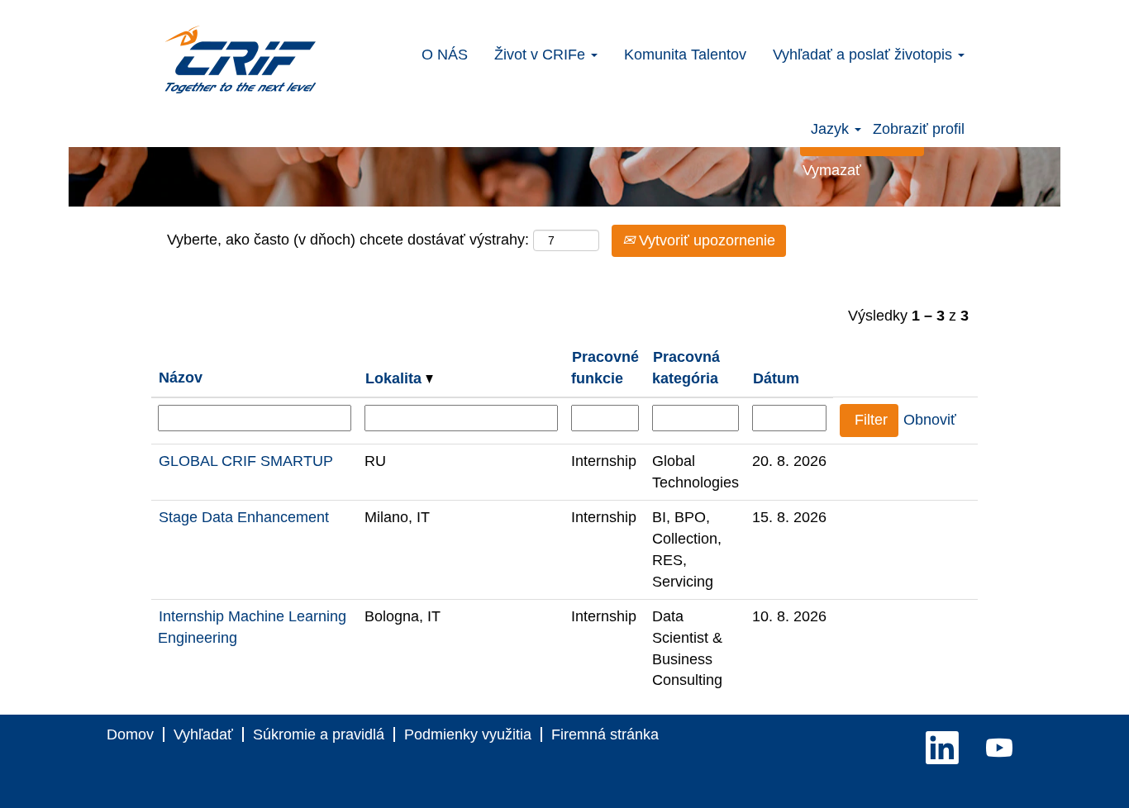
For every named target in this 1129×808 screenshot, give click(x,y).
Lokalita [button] (395, 378)
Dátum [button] (776, 378)
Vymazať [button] (832, 170)
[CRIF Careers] (240, 59)
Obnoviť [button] (929, 419)
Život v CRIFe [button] (541, 54)
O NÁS (445, 54)
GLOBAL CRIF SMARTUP (246, 461)
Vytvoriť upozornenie (705, 240)
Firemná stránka (605, 734)
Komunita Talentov (685, 54)
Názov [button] (180, 377)
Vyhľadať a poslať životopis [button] (864, 54)
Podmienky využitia (467, 734)
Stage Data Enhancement (244, 517)
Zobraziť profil (919, 129)
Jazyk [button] (832, 129)
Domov (130, 734)
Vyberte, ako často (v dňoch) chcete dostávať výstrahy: (348, 239)
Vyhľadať (203, 734)
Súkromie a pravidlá (318, 734)
